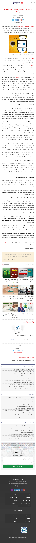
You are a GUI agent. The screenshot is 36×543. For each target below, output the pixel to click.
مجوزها (15, 494)
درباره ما (28, 494)
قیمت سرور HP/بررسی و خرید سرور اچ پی (25, 406)
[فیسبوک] (22, 490)
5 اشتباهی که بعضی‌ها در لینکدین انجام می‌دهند (23, 376)
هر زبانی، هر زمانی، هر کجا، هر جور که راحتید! (24, 408)
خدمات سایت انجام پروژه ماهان (27, 404)
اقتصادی (28, 515)
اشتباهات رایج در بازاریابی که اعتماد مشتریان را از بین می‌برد (21, 384)
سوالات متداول (13, 497)
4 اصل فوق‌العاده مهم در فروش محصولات (24, 378)
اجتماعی (15, 515)
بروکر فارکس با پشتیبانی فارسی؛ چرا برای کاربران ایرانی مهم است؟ (20, 426)
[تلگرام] (15, 490)
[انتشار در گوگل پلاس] (21, 20)
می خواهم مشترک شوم (18, 466)
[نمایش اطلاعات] (18, 352)
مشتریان (28, 497)
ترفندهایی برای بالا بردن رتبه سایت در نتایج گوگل (23, 382)
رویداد (15, 521)
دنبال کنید (11, 339)
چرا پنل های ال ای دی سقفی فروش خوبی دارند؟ (23, 417)
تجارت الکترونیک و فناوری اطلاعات (26, 360)
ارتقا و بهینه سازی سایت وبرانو (27, 432)
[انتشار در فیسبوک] (18, 20)
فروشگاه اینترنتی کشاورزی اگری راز (26, 400)
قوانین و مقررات (26, 500)
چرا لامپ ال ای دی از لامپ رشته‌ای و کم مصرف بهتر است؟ (22, 415)
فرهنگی (28, 518)
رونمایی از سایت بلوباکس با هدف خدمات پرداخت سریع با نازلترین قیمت (19, 410)
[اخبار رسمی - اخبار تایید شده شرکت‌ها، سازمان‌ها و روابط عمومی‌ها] (18, 3)
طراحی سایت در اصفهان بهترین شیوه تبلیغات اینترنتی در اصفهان (20, 397)
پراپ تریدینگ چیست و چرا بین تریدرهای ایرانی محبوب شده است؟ (20, 430)
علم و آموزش (15, 360)
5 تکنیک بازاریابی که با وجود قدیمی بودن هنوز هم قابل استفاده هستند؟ (18, 380)
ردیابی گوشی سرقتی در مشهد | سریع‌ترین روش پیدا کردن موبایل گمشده (19, 438)
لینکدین (17, 77)
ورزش (15, 518)
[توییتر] (19, 490)
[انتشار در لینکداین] (23, 20)
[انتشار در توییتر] (16, 20)
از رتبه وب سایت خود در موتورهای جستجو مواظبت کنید (22, 389)
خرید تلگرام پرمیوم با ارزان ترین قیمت (25, 412)
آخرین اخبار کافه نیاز (29, 366)
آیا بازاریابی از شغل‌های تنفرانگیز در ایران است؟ (23, 373)
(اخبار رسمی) (20, 26)
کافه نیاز (4, 243)
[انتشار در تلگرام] (13, 20)
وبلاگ (15, 500)
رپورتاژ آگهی (14, 504)
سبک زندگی (27, 521)
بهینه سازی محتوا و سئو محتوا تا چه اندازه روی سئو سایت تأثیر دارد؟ (19, 371)
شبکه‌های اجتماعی (30, 66)
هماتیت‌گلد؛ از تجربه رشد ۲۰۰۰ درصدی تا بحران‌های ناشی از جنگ (20, 428)
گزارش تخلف (6, 260)
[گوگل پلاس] (24, 490)
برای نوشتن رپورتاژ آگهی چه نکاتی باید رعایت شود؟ (22, 369)
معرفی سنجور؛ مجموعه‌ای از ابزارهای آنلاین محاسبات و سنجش (21, 434)
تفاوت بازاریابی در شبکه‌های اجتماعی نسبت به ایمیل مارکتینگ (20, 386)
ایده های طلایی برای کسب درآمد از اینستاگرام (24, 402)
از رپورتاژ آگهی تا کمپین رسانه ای (25, 505)
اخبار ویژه (31, 394)
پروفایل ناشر (14, 260)
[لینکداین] (17, 490)
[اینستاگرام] (12, 490)
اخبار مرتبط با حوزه (29, 423)
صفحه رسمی (24, 339)
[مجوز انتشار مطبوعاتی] (24, 530)
